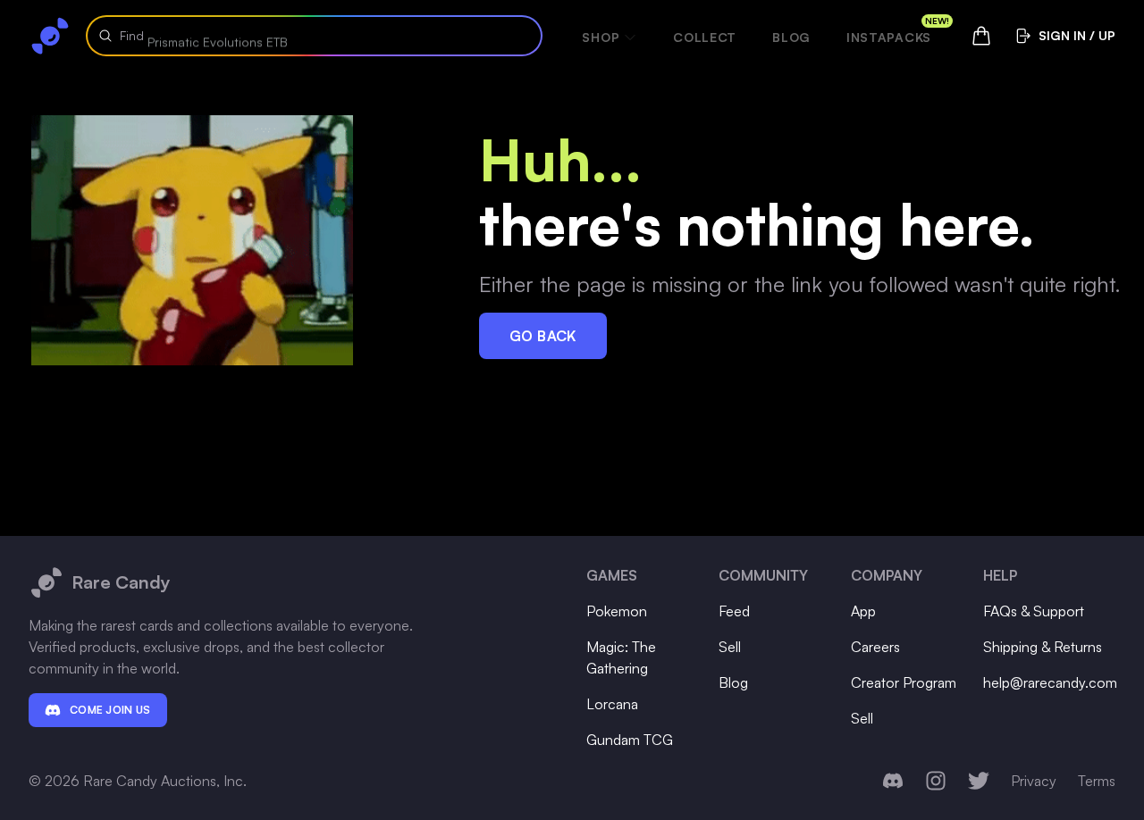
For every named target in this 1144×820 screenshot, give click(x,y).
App (863, 611)
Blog (791, 37)
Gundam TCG (629, 740)
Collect (704, 37)
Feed (734, 611)
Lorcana (612, 704)
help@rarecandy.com (1050, 682)
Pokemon (616, 611)
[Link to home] (50, 35)
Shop (600, 37)
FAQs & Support (1033, 611)
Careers (875, 647)
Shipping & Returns (1042, 647)
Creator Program (903, 682)
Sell (730, 647)
